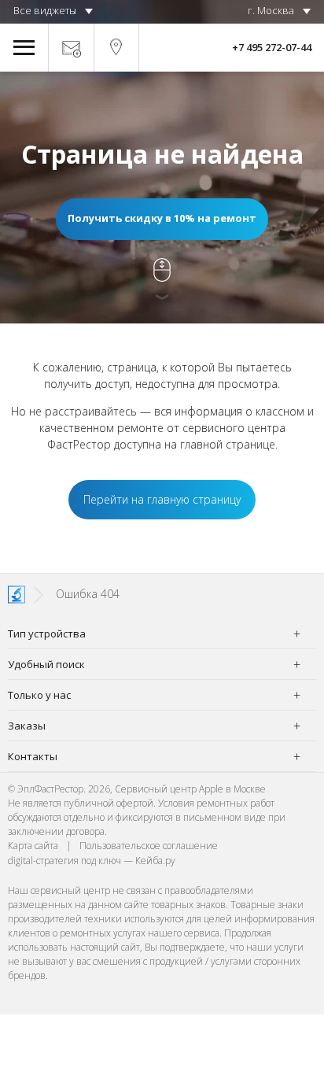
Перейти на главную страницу (162, 499)
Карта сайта (33, 845)
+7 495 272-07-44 (271, 47)
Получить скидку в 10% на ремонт (162, 218)
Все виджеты (44, 10)
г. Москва (271, 10)
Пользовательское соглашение (148, 845)
